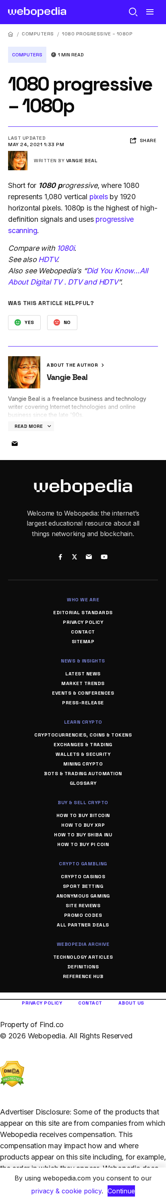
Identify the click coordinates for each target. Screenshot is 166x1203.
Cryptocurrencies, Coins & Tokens (83, 735)
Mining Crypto (83, 764)
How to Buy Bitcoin (83, 815)
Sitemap (83, 641)
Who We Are (83, 599)
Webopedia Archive (83, 944)
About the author (73, 365)
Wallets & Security (83, 754)
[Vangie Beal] (17, 154)
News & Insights (83, 661)
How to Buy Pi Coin (83, 844)
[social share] (60, 557)
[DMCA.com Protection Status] (12, 1066)
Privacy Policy (83, 622)
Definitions (83, 967)
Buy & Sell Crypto (83, 802)
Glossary (83, 783)
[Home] (11, 34)
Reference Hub (83, 976)
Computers (38, 33)
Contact (83, 632)
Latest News (83, 674)
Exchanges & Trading (83, 744)
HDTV (47, 259)
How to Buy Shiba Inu (83, 835)
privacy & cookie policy (66, 1191)
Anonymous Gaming (83, 896)
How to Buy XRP (83, 825)
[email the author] (14, 443)
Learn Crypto (83, 722)
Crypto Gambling (83, 863)
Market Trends (83, 683)
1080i (65, 248)
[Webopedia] (37, 12)
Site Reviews (83, 905)
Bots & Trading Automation (83, 773)
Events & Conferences (83, 693)
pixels (98, 196)
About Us (131, 1003)
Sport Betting (83, 886)
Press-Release (83, 703)
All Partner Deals (83, 925)
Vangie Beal (82, 160)
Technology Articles (83, 957)
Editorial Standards (83, 612)
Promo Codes (83, 915)
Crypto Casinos (83, 876)
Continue (121, 1191)
